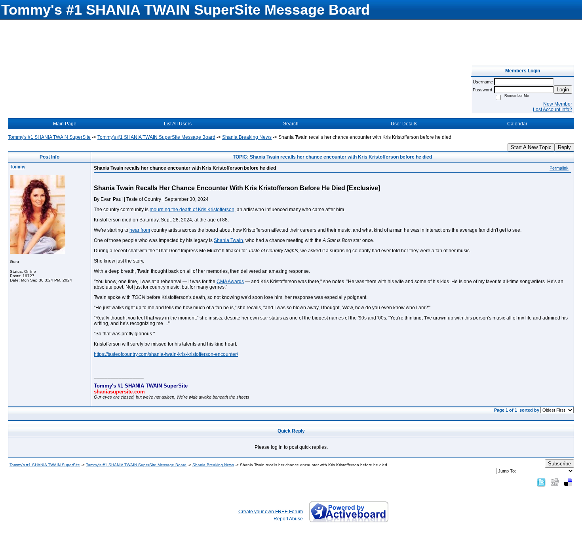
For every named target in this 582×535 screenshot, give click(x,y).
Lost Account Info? (552, 109)
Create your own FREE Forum (270, 511)
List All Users (178, 124)
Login (563, 90)
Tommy (17, 167)
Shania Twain (228, 240)
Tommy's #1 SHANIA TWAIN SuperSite (49, 137)
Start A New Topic (531, 147)
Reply (564, 147)
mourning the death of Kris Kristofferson (192, 209)
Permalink (559, 168)
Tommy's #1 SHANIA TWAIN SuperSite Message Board (156, 137)
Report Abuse (288, 519)
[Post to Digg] (555, 482)
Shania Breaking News (247, 137)
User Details (404, 124)
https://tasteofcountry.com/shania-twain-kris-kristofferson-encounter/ (166, 354)
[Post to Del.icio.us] (568, 482)
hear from (139, 230)
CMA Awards (230, 281)
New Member (557, 104)
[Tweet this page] (541, 482)
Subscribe (559, 464)
